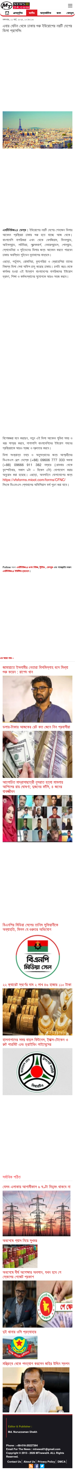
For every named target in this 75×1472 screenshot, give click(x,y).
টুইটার (42, 567)
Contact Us (14, 1461)
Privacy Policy (46, 1461)
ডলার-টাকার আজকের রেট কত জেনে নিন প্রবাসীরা (36, 727)
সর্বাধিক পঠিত (12, 1177)
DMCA (62, 1461)
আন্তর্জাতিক (45, 13)
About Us (29, 1461)
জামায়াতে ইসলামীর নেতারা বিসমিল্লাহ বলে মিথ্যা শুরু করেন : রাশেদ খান (35, 669)
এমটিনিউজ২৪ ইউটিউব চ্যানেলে (16, 571)
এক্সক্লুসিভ (18, 13)
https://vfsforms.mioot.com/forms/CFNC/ (34, 479)
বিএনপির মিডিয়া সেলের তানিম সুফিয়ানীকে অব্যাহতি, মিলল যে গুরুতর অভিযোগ (30, 926)
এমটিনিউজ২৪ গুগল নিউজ (27, 567)
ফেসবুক (50, 567)
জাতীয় (32, 13)
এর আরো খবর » (7, 658)
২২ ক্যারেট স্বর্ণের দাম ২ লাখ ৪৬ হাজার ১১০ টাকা (37, 984)
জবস (59, 13)
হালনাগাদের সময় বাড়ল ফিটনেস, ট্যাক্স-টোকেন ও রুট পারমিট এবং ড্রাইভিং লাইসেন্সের (35, 1041)
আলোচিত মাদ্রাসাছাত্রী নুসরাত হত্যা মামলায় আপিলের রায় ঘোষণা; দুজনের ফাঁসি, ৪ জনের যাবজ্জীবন (33, 786)
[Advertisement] (37, 71)
